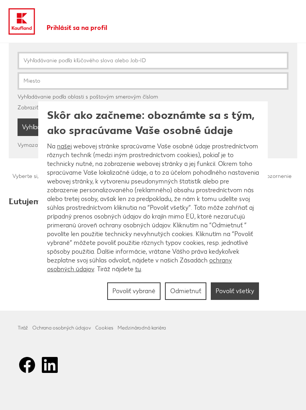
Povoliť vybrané (133, 291)
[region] (153, 205)
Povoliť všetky (235, 291)
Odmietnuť (185, 291)
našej (64, 146)
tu (138, 269)
